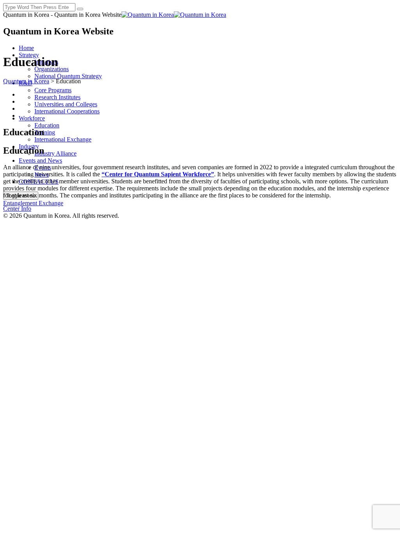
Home (26, 48)
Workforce (32, 118)
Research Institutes (57, 97)
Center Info (17, 208)
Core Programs (52, 90)
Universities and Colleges (65, 104)
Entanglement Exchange (33, 203)
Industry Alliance (55, 153)
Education (46, 125)
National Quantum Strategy (68, 76)
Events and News (40, 160)
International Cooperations (67, 111)
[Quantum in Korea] (173, 14)
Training (44, 132)
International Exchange (62, 139)
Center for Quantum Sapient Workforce (158, 174)
